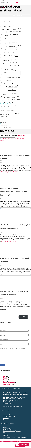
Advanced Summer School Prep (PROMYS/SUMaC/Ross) (12, 45)
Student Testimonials (9, 416)
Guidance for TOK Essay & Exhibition (10, 66)
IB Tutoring (6, 428)
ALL (4, 376)
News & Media (17, 14)
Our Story (6, 418)
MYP (4, 381)
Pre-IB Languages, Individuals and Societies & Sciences (11, 28)
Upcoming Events (8, 14)
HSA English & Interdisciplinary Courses (11, 100)
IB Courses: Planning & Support (9, 50)
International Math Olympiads (12, 431)
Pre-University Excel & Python (9, 90)
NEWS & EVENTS (9, 382)
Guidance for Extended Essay (9, 62)
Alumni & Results (25, 14)
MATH (5, 379)
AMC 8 (5, 432)
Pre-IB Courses (7, 429)
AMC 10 (5, 434)
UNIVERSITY (7, 384)
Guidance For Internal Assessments (9, 59)
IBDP (5, 378)
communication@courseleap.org (12, 406)
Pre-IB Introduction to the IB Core (11, 32)
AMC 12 (5, 435)
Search (23, 316)
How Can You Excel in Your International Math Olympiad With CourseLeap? (13, 192)
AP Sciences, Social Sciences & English (11, 78)
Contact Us (19, 15)
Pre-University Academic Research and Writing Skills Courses (10, 87)
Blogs (14, 15)
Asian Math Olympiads (10, 42)
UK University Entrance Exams (9, 93)
